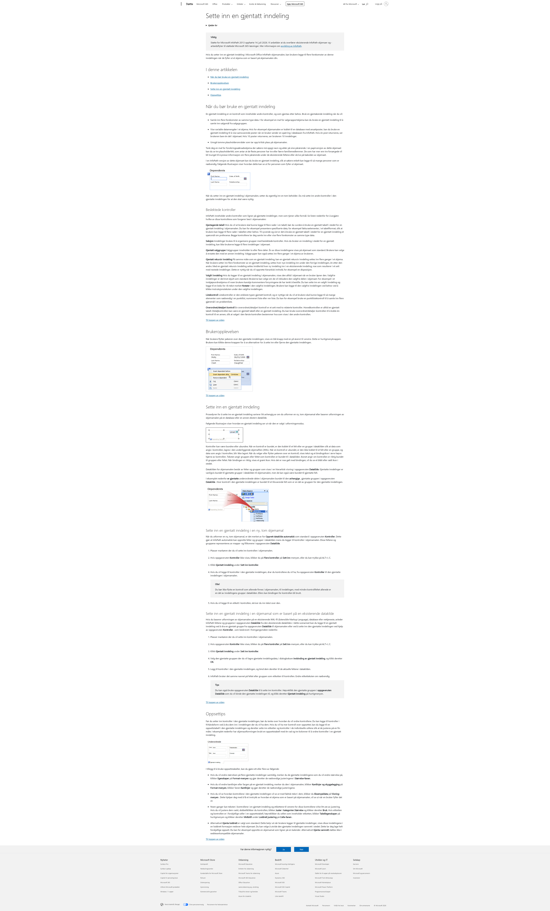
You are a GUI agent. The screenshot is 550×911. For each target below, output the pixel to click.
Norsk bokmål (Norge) (172, 904)
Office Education (244, 882)
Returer (203, 878)
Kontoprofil (204, 864)
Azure (277, 873)
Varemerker (351, 905)
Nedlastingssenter (206, 869)
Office (214, 4)
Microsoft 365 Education (246, 878)
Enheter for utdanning (246, 869)
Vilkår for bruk (339, 905)
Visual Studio (319, 896)
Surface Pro (164, 864)
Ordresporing (205, 882)
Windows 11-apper (166, 892)
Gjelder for (212, 25)
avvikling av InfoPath (291, 45)
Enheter (240, 4)
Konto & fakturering (257, 4)
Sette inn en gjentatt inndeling (225, 88)
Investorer (356, 878)
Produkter (226, 4)
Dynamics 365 (280, 878)
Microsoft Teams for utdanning (249, 873)
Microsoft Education (245, 864)
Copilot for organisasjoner (169, 873)
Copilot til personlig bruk (169, 878)
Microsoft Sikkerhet (281, 869)
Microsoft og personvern (361, 873)
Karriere (356, 864)
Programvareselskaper (322, 892)
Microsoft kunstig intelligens (285, 864)
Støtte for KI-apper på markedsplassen (328, 873)
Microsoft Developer (322, 864)
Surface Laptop (165, 869)
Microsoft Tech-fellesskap (324, 878)
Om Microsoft (358, 869)
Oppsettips (215, 94)
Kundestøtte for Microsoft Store (211, 873)
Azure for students (244, 896)
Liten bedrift (279, 896)
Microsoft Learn (320, 869)
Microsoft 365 (202, 4)
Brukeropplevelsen (219, 82)
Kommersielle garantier (208, 892)
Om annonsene (365, 905)
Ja (284, 849)
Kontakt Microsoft (312, 905)
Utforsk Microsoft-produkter (170, 887)
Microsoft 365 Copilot (282, 887)
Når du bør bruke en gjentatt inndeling (229, 76)
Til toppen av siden (215, 319)
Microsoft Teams (281, 892)
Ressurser (275, 4)
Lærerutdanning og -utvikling (248, 887)
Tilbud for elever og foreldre (248, 892)
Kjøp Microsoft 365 (295, 4)
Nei (301, 849)
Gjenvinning (204, 887)
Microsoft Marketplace (323, 882)
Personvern (326, 905)
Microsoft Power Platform (324, 887)
